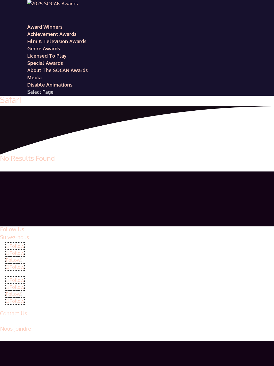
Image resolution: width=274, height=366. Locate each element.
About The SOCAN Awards (57, 70)
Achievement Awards (52, 34)
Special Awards (45, 63)
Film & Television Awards (56, 41)
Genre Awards (43, 48)
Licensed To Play (47, 56)
